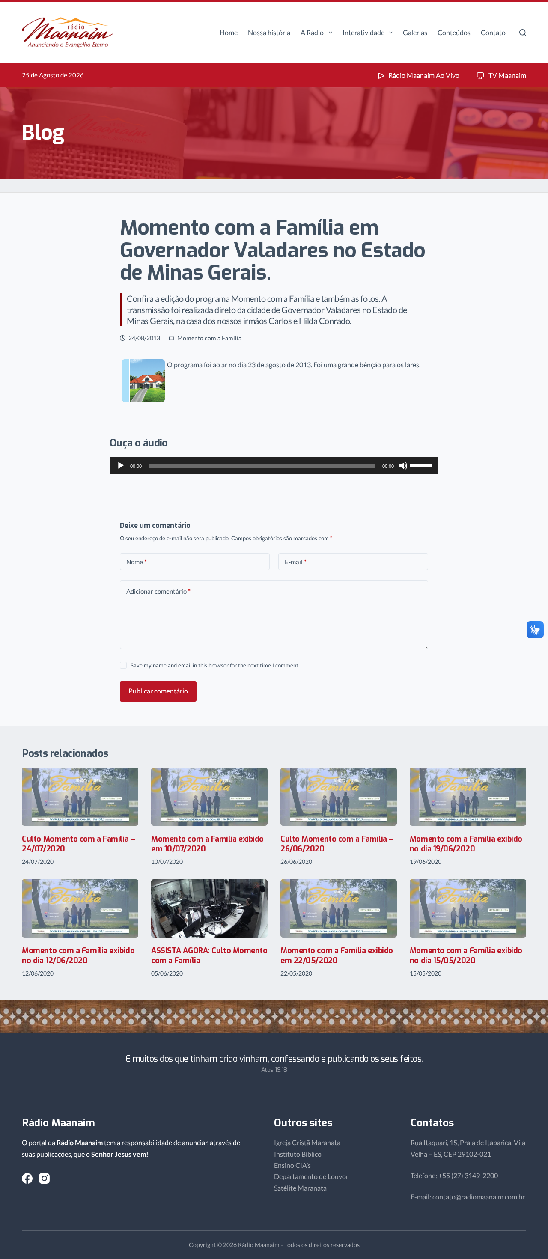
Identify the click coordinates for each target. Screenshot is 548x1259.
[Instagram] (44, 1178)
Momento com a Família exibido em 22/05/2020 (336, 956)
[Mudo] (403, 465)
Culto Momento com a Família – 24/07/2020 (78, 844)
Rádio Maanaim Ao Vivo (423, 75)
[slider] (422, 465)
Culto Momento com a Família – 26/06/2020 (336, 844)
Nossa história (269, 32)
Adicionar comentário (158, 591)
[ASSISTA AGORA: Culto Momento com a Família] (209, 908)
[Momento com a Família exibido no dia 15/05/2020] (468, 908)
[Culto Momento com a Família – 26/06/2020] (338, 797)
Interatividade (363, 32)
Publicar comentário (158, 691)
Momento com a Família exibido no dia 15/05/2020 (466, 956)
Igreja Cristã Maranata (307, 1142)
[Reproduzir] (120, 465)
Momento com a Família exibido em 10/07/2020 (207, 844)
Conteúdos (454, 32)
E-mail (296, 562)
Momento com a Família (209, 338)
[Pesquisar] (522, 32)
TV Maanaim (506, 75)
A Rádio (312, 32)
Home (229, 32)
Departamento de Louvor (311, 1176)
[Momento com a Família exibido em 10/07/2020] (209, 797)
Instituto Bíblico (298, 1154)
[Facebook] (27, 1178)
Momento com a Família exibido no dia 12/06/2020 (78, 956)
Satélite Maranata (300, 1188)
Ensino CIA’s (292, 1165)
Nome (136, 562)
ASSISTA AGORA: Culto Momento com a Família (209, 956)
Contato (493, 32)
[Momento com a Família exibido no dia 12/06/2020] (80, 908)
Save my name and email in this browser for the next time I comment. (215, 665)
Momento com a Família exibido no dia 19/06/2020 (466, 844)
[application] (274, 465)
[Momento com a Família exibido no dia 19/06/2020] (468, 797)
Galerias (415, 32)
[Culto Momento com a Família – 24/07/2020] (80, 797)
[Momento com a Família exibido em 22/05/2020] (338, 908)
